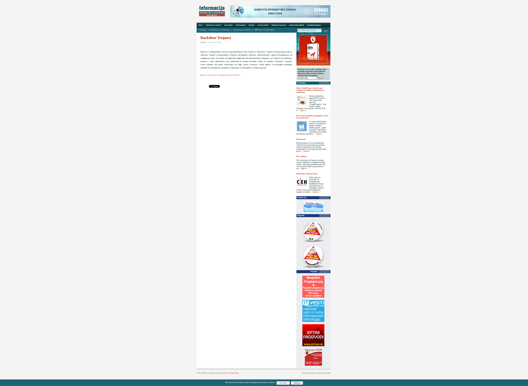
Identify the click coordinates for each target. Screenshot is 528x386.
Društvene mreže (296, 25)
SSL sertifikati (301, 156)
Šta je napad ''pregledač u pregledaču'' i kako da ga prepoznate (312, 116)
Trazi (325, 30)
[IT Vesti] (313, 321)
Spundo (327, 373)
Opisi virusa (241, 25)
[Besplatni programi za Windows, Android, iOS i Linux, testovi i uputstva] (313, 297)
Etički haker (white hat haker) (307, 174)
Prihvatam (283, 383)
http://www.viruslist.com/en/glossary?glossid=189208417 (222, 75)
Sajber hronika (314, 25)
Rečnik (252, 25)
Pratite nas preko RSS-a (266, 30)
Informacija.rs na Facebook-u (219, 30)
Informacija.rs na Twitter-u (242, 30)
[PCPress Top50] (313, 242)
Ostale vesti (263, 25)
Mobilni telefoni (279, 25)
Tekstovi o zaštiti (213, 25)
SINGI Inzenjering (208, 373)
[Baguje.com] (313, 365)
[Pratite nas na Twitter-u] (313, 211)
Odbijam (297, 383)
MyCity (313, 373)
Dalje (302, 110)
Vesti (200, 25)
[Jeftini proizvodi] (313, 346)
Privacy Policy (234, 373)
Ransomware (301, 139)
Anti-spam (228, 25)
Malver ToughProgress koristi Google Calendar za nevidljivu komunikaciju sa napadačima (310, 90)
